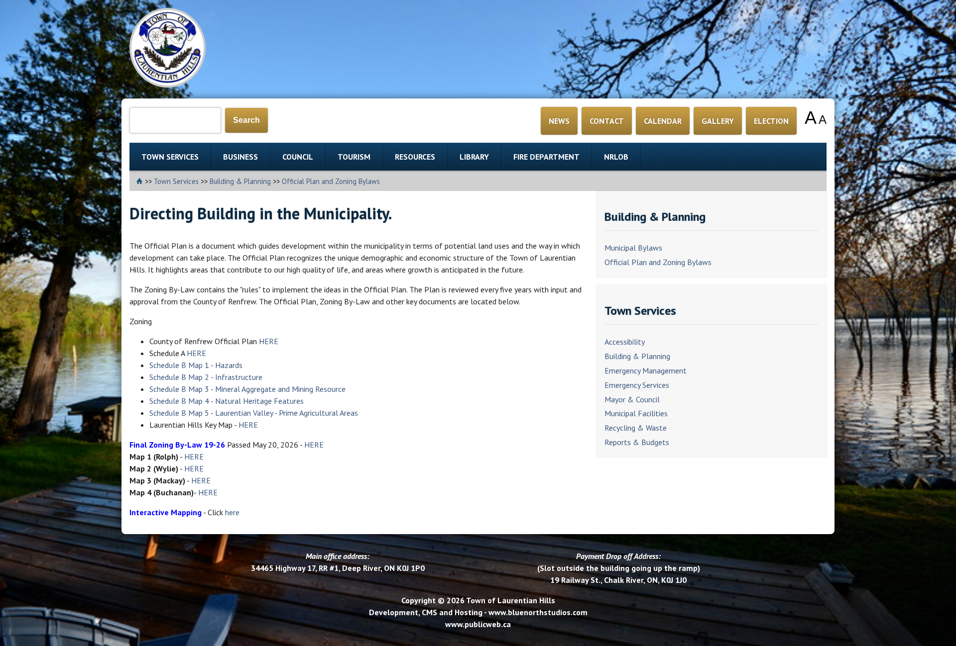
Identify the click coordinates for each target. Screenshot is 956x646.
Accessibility (624, 342)
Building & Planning (240, 181)
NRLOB (616, 157)
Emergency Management (645, 370)
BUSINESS (240, 157)
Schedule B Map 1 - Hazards (195, 365)
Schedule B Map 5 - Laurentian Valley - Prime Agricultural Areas (253, 413)
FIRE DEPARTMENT (546, 157)
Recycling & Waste (635, 428)
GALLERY (718, 121)
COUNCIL (297, 157)
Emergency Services (636, 385)
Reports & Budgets (636, 442)
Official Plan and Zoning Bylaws (331, 181)
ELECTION (771, 121)
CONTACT (607, 121)
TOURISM (354, 157)
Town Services (176, 181)
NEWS (559, 121)
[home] (140, 181)
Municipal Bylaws (633, 248)
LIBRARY (474, 157)
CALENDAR (663, 121)
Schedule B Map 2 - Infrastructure (205, 377)
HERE (268, 341)
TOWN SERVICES (170, 157)
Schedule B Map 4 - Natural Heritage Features (226, 401)
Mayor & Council (632, 399)
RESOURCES (415, 157)
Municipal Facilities (636, 413)
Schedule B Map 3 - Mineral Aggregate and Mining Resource (247, 389)
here (232, 512)
